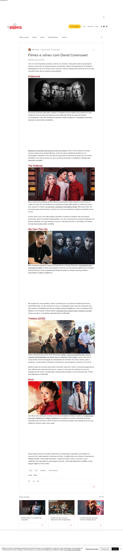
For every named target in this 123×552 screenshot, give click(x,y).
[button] (101, 37)
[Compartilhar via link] (38, 481)
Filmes (34, 37)
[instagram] (107, 26)
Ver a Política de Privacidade (72, 550)
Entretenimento (53, 37)
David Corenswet (53, 470)
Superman (43, 470)
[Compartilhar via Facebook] (29, 481)
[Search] (104, 17)
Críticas (64, 37)
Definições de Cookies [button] (92, 549)
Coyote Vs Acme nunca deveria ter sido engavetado (60, 519)
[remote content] (61, 135)
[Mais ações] (94, 50)
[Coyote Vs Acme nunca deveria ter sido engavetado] (62, 507)
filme (30, 470)
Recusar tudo (105, 549)
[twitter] (104, 26)
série (36, 470)
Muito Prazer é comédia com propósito (31, 519)
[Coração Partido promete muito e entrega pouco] (91, 507)
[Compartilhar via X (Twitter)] (33, 481)
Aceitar (115, 549)
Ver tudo (101, 496)
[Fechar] (121, 549)
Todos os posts (24, 37)
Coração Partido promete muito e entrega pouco (89, 519)
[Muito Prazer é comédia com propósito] (32, 507)
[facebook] (101, 26)
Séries (42, 37)
